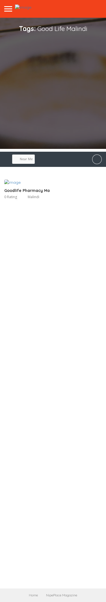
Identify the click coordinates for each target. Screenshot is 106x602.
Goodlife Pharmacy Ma (27, 190)
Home (33, 595)
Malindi (33, 196)
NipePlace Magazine (61, 595)
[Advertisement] (53, 96)
